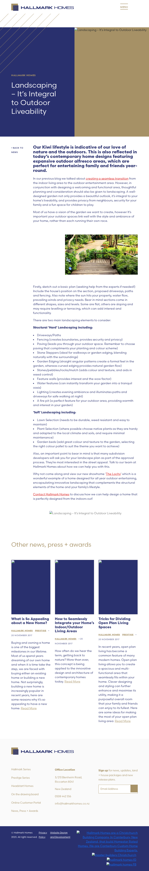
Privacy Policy (43, 834)
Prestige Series (20, 777)
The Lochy (113, 474)
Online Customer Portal (26, 802)
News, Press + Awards (24, 811)
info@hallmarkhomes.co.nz (72, 803)
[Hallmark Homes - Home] (42, 7)
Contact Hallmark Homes (51, 494)
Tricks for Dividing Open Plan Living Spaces (114, 623)
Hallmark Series (21, 769)
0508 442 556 (63, 796)
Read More (29, 708)
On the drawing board (25, 794)
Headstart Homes (22, 786)
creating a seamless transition (107, 178)
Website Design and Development (60, 834)
